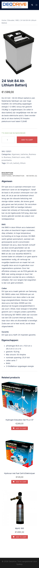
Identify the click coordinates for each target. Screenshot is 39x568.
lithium (23, 163)
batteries (24, 154)
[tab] (7, 172)
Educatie (11, 20)
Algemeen (16, 154)
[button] (32, 5)
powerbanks (7, 160)
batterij (16, 163)
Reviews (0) (31, 176)
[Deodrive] (15, 5)
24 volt (9, 163)
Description (7, 173)
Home (4, 20)
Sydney (19, 564)
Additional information (13, 176)
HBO (17, 20)
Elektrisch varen (18, 157)
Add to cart (27, 140)
